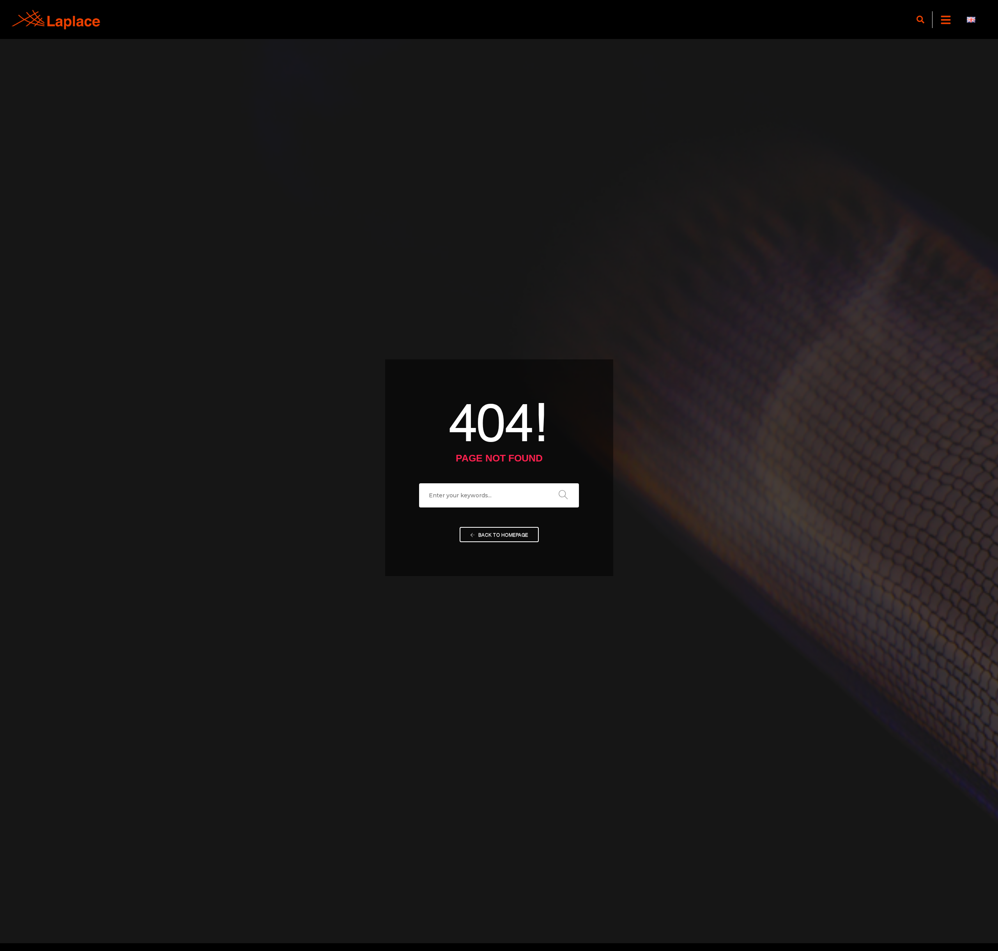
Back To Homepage (502, 534)
